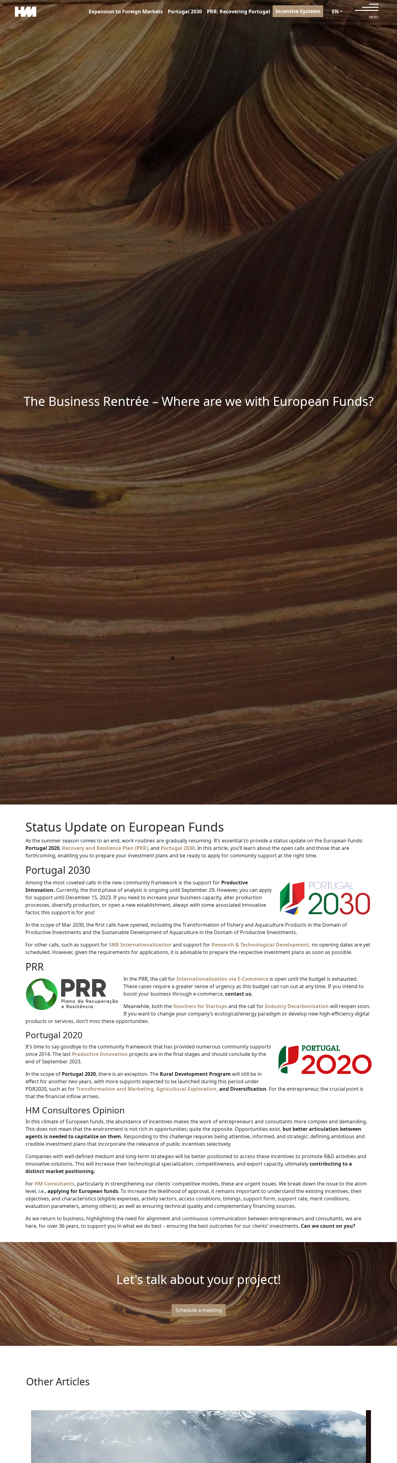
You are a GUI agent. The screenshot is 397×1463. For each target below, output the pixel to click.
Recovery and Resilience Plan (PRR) (105, 848)
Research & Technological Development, (261, 944)
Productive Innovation (100, 1054)
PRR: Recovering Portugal (238, 11)
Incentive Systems (297, 11)
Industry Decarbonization (297, 1006)
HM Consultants (54, 1183)
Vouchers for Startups (199, 1006)
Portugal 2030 (185, 11)
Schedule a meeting (199, 1310)
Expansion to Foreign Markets (126, 11)
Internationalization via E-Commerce (222, 978)
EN (335, 11)
